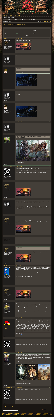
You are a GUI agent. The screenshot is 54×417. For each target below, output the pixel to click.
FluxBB (49, 411)
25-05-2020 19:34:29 (19, 121)
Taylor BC (6, 133)
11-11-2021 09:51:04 (19, 166)
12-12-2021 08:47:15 (19, 301)
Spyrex (5, 38)
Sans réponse (49, 21)
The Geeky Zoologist (8, 166)
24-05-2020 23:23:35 (19, 38)
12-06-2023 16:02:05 (19, 387)
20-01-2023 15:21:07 (19, 317)
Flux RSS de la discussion (47, 409)
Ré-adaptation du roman (20, 24)
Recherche (24, 19)
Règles (20, 19)
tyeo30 (5, 53)
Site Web (6, 328)
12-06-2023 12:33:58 (19, 352)
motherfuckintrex (7, 65)
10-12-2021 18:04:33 (19, 265)
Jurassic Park (11, 24)
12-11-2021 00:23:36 (19, 199)
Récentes (44, 21)
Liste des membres (14, 19)
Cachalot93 (6, 352)
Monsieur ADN (7, 265)
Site (5, 19)
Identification (33, 19)
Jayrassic (6, 317)
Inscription (28, 19)
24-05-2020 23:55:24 (19, 53)
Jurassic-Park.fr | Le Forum (12, 15)
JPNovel (5, 301)
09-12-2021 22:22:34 (19, 244)
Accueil (9, 19)
